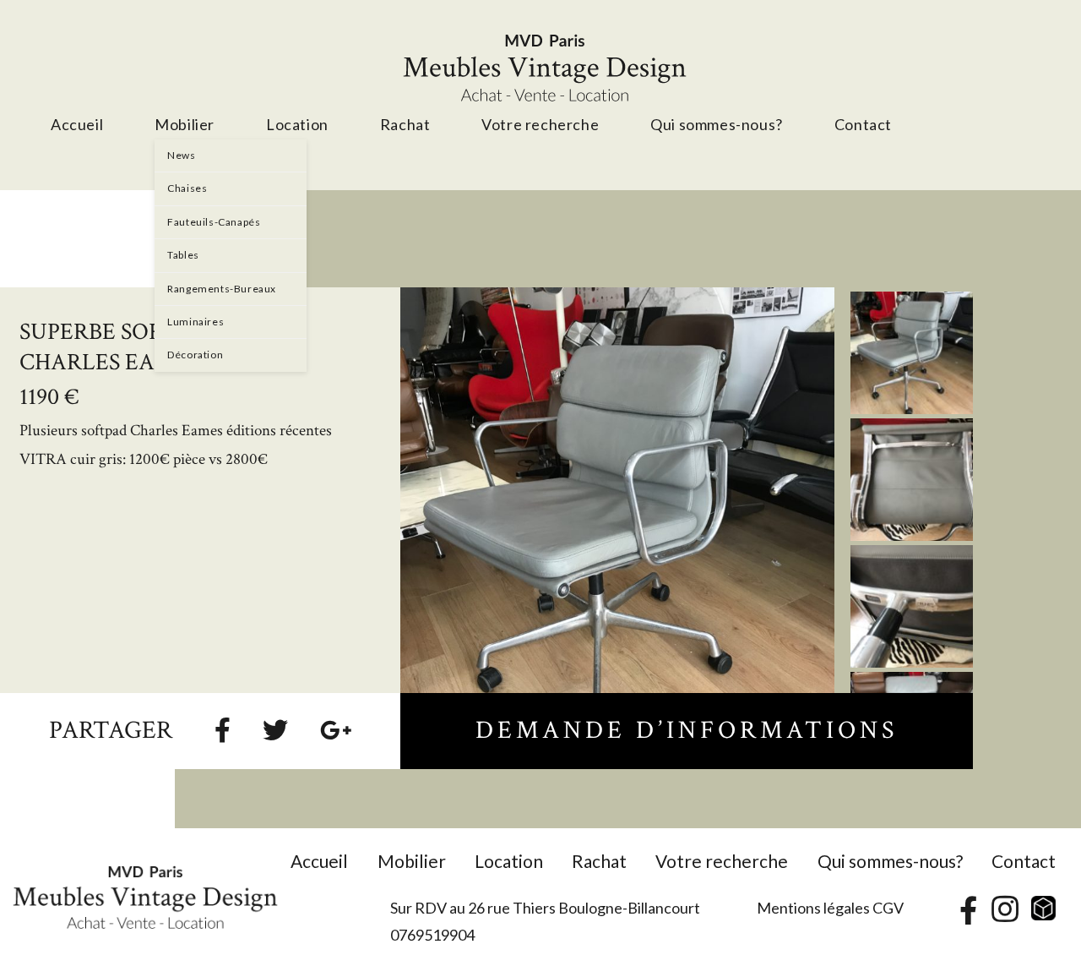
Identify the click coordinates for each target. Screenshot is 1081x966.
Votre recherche (721, 860)
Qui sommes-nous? (890, 860)
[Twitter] (275, 729)
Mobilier (412, 860)
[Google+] (336, 729)
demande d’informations (686, 731)
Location (509, 860)
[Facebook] (223, 729)
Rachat (599, 860)
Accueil (319, 860)
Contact (1023, 860)
